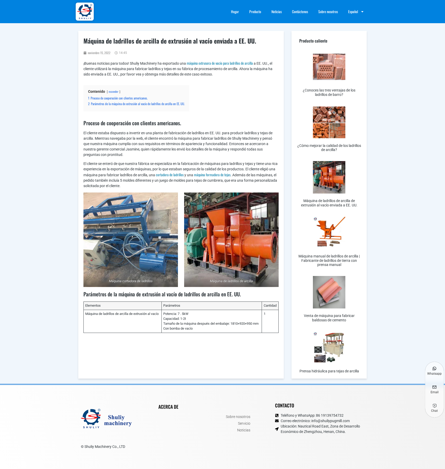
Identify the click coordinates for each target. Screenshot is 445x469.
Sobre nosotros (328, 11)
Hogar (235, 11)
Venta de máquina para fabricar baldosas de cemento (329, 318)
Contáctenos (300, 11)
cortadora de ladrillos (170, 174)
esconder (113, 91)
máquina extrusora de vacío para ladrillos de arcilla (220, 63)
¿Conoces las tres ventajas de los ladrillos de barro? (329, 92)
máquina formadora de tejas (212, 174)
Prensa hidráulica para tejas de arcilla (329, 371)
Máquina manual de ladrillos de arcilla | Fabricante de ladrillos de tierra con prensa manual (329, 260)
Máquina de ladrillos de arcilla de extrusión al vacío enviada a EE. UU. (329, 203)
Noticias (276, 11)
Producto (255, 11)
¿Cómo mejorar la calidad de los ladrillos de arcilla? (329, 148)
